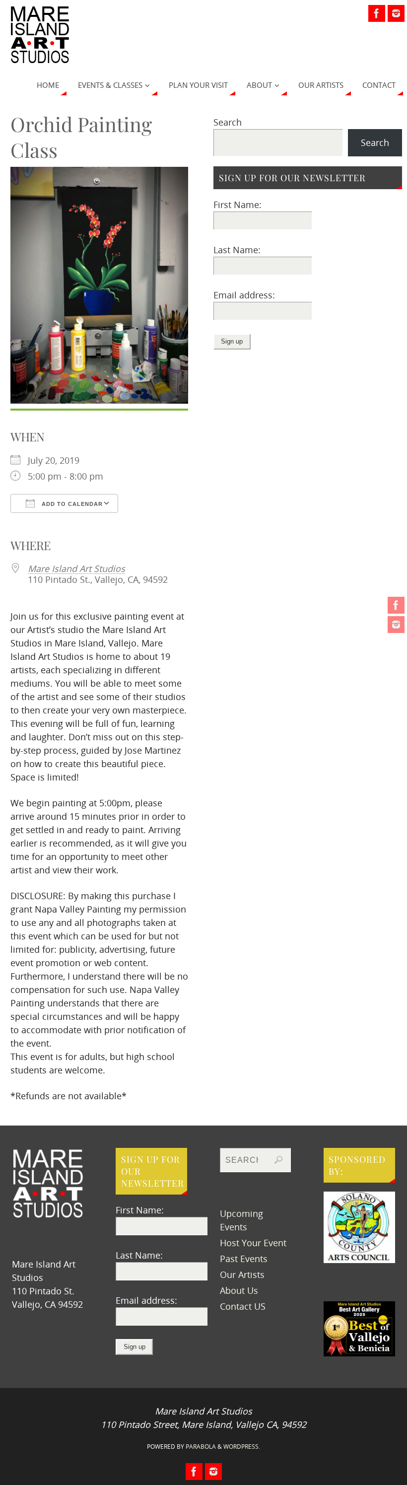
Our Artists (242, 1274)
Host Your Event (253, 1243)
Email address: (244, 295)
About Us (239, 1290)
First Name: (237, 205)
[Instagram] (396, 624)
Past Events (244, 1259)
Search (227, 122)
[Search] (278, 1160)
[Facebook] (396, 605)
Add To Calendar (71, 504)
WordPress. (241, 1446)
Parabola (201, 1446)
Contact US (243, 1306)
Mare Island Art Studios (76, 568)
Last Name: (237, 250)
